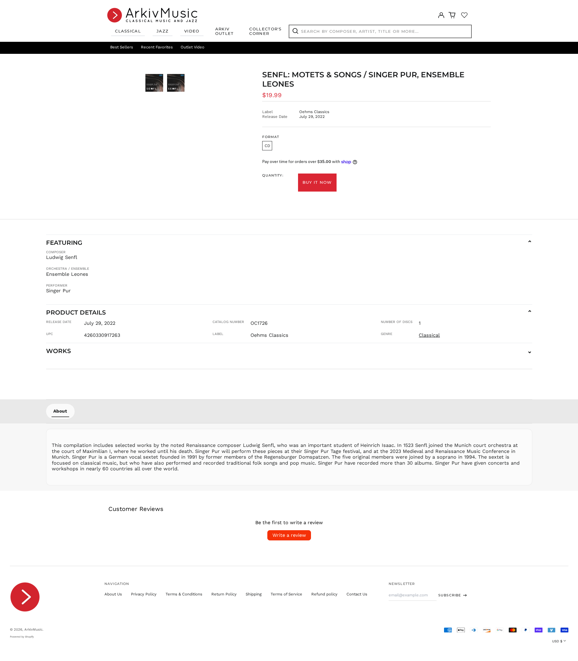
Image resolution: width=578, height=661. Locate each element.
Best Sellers (121, 47)
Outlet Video (192, 47)
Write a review (289, 535)
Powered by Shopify (22, 636)
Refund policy (324, 594)
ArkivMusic (33, 629)
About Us (113, 594)
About (60, 411)
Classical (128, 31)
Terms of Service (286, 594)
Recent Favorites (157, 47)
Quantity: (272, 175)
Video (192, 31)
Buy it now (317, 182)
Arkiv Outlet (224, 31)
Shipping (254, 594)
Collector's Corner (265, 31)
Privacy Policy (144, 594)
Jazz (163, 31)
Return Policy (224, 594)
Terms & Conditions (184, 594)
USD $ (557, 641)
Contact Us (356, 594)
